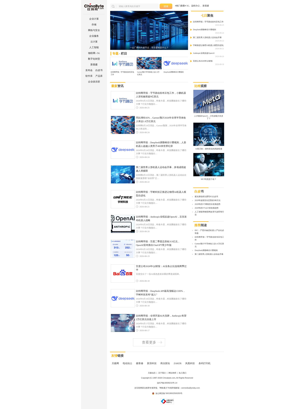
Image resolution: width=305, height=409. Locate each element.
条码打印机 (205, 363)
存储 (94, 24)
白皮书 (99, 70)
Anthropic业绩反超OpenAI (203, 53)
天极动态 (152, 373)
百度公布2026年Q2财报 (203, 61)
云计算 (94, 41)
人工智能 (94, 47)
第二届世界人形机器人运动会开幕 (207, 37)
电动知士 (127, 363)
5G (94, 53)
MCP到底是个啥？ (208, 179)
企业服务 (94, 36)
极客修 (139, 363)
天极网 (115, 363)
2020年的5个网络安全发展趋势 (207, 204)
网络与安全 (94, 30)
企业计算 (94, 18)
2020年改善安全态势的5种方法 (207, 200)
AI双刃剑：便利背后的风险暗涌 (208, 149)
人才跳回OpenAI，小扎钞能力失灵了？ (208, 117)
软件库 (89, 76)
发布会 (89, 70)
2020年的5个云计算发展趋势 (207, 208)
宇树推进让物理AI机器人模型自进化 (208, 45)
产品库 (99, 76)
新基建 (94, 64)
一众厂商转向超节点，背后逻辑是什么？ (149, 47)
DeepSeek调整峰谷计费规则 (174, 72)
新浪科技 (152, 363)
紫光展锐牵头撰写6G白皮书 (206, 197)
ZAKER (177, 363)
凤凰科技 (190, 363)
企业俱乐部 (94, 81)
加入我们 (182, 373)
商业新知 (165, 363)
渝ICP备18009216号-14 (167, 383)
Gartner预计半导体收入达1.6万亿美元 (148, 73)
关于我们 (162, 373)
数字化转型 (94, 58)
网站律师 (172, 373)
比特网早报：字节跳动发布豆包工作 (122, 73)
